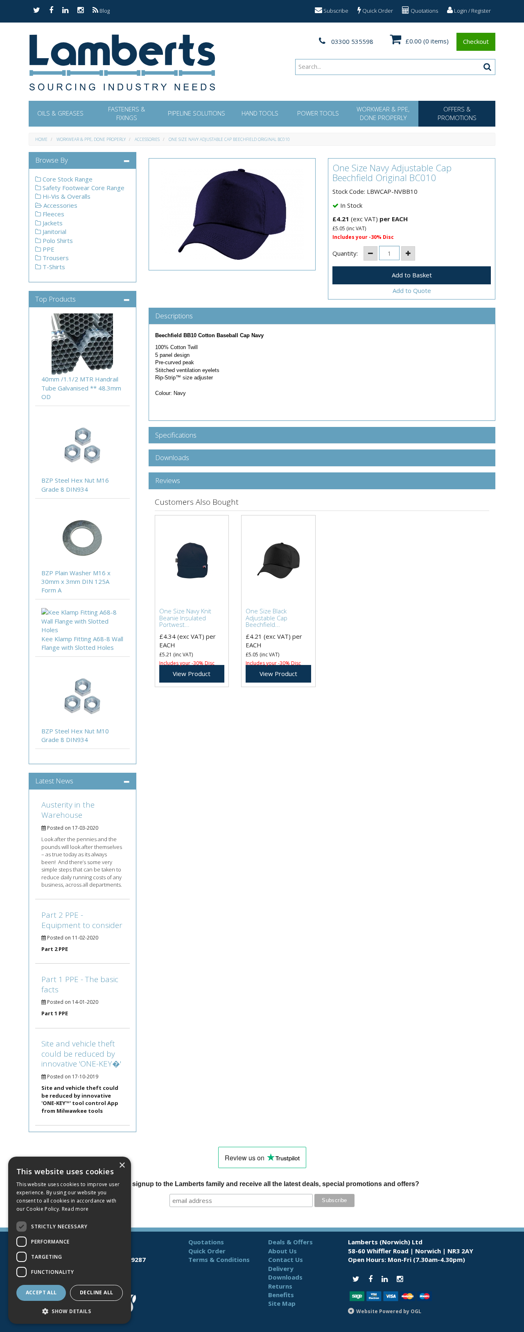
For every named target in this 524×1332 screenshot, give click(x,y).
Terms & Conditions (219, 1259)
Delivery (281, 1268)
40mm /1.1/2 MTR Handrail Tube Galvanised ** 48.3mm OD (81, 388)
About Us (282, 1251)
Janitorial (53, 231)
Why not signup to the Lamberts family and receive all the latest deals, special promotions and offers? (262, 1183)
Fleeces (52, 214)
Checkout (476, 41)
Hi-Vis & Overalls (65, 196)
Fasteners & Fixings (126, 113)
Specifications (175, 435)
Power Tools (318, 113)
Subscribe (335, 10)
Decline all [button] (96, 1292)
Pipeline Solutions (196, 113)
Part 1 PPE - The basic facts (79, 984)
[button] (69, 1311)
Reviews (167, 481)
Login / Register (472, 10)
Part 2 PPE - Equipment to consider (81, 920)
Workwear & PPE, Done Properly (383, 113)
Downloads (172, 458)
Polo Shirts (57, 240)
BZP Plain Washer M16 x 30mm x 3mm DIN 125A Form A (76, 582)
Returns (280, 1286)
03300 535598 (351, 41)
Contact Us (285, 1259)
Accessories (147, 139)
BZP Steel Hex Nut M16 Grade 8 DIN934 (75, 484)
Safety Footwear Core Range (82, 188)
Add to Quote (412, 290)
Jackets (52, 223)
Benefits (281, 1295)
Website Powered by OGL (388, 1311)
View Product (191, 673)
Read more (75, 1208)
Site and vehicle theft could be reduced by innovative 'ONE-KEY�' (81, 1053)
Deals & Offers (290, 1242)
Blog (104, 10)
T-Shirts (53, 267)
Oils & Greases (60, 113)
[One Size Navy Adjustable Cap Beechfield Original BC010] (232, 214)
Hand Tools (260, 113)
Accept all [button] (41, 1292)
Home (41, 139)
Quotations (423, 10)
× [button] (122, 1165)
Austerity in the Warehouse (68, 809)
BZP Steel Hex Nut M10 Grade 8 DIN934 (75, 735)
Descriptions (174, 316)
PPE (47, 249)
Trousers (55, 258)
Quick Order (377, 10)
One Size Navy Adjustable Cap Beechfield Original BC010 (229, 139)
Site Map (282, 1303)
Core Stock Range (67, 179)
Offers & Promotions (457, 113)
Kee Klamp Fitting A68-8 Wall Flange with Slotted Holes (82, 643)
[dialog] (69, 1240)
